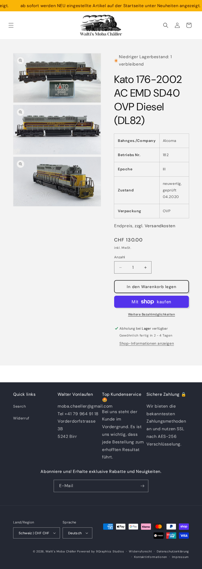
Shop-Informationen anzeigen (146, 343)
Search (19, 406)
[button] (11, 25)
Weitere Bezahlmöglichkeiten (151, 314)
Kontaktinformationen (150, 557)
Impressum (180, 557)
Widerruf (21, 418)
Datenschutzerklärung (173, 551)
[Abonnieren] (142, 486)
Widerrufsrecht (140, 551)
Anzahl (119, 257)
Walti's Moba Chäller (61, 551)
